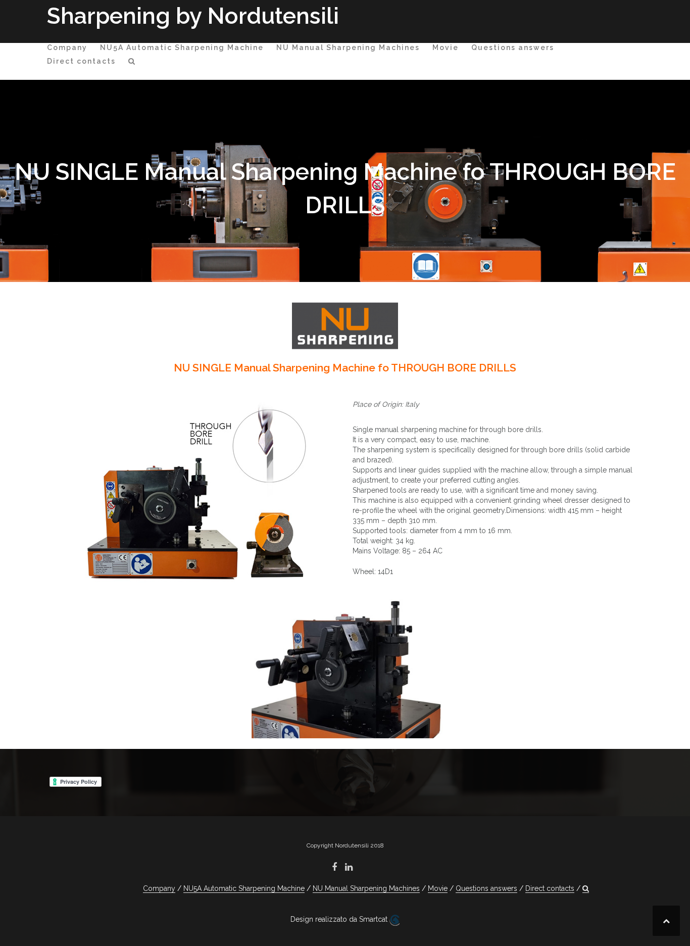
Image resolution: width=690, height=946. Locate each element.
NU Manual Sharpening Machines (348, 47)
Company (67, 47)
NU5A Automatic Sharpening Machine (182, 47)
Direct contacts (81, 61)
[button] (132, 63)
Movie (445, 47)
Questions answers (512, 47)
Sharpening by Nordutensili (193, 16)
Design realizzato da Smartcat (339, 919)
